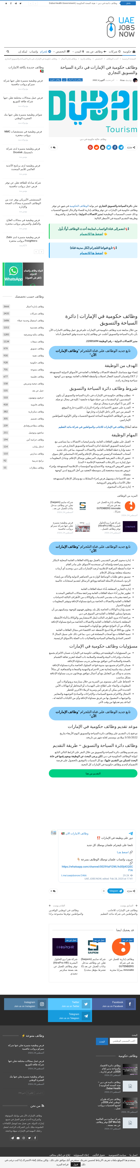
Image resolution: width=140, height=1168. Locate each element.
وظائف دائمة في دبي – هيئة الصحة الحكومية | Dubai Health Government (83, 3)
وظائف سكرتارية (36, 411)
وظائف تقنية (38, 355)
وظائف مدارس (37, 453)
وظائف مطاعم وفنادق (34, 425)
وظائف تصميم (37, 418)
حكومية (127, 51)
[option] (23, 164)
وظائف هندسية (37, 327)
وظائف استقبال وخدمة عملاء (30, 320)
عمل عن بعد (127, 940)
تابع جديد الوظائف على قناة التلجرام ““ (93, 352)
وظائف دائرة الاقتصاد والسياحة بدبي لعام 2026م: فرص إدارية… (110, 1068)
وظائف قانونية (37, 404)
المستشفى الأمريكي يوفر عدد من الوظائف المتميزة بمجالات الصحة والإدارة (23, 203)
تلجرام (43, 51)
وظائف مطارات (36, 467)
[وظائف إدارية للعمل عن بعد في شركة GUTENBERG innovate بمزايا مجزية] (130, 506)
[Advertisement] (93, 178)
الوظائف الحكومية (79, 205)
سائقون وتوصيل (36, 432)
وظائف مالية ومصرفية (34, 334)
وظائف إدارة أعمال (75, 80)
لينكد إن (22, 51)
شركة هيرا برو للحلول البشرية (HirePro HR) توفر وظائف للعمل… (109, 525)
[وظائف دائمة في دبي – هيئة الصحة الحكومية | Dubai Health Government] (130, 1086)
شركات (113, 51)
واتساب (33, 51)
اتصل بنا (133, 1155)
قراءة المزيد (62, 1164)
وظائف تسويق (37, 348)
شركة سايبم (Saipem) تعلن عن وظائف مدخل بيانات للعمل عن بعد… (61, 505)
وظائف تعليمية (37, 376)
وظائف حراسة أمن (35, 439)
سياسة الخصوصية (117, 1155)
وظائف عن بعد (94, 51)
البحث (134, 1035)
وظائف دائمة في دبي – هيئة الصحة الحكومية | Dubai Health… (109, 1085)
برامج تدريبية (38, 460)
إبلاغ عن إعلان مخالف (59, 1155)
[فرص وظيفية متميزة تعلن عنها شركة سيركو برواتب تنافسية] (82, 526)
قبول (75, 1164)
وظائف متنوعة (37, 369)
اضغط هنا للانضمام (91, 234)
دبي (64, 80)
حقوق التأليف (98, 1155)
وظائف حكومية (55, 80)
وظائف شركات (37, 313)
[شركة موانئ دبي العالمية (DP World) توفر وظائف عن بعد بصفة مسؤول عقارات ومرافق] (130, 1122)
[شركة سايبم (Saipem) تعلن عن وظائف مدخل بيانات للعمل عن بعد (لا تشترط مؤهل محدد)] (82, 506)
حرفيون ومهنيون (36, 397)
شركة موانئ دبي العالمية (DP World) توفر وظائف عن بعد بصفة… (108, 1122)
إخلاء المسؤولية (81, 1155)
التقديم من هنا (93, 773)
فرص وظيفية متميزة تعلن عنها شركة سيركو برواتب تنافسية (62, 525)
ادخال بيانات (38, 446)
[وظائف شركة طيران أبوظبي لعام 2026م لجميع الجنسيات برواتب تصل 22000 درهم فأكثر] (130, 1103)
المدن (78, 51)
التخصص (61, 51)
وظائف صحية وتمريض (34, 383)
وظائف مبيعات (37, 341)
